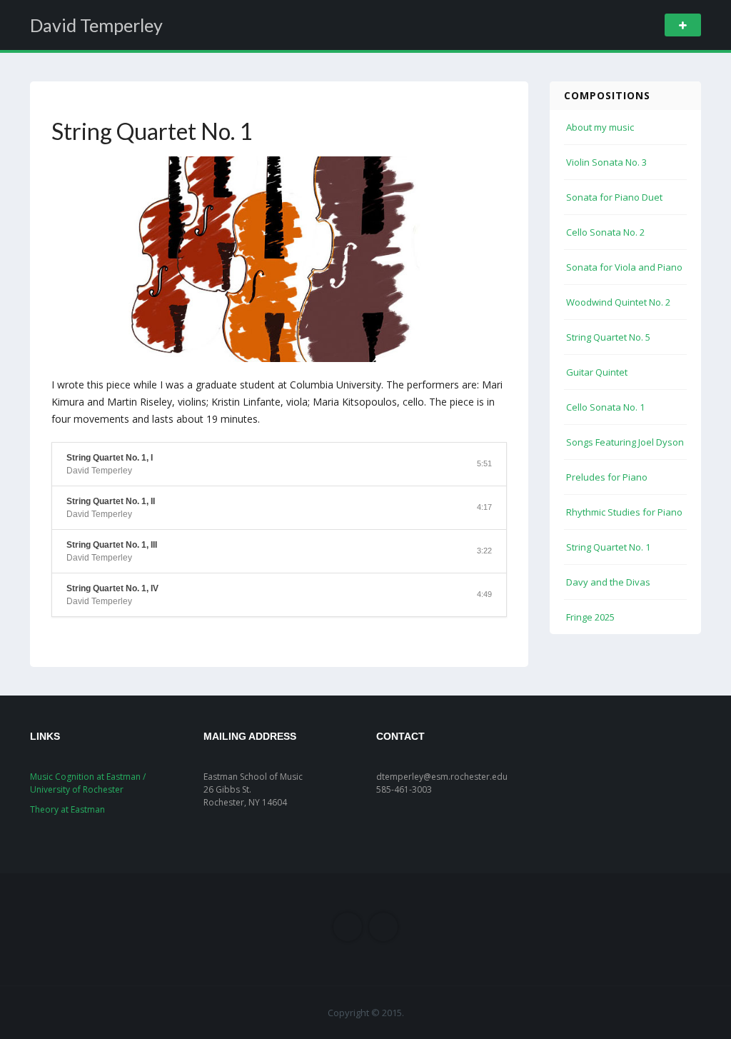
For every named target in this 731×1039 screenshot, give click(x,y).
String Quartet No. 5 (608, 337)
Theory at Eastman (67, 809)
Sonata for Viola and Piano (624, 267)
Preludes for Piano (606, 477)
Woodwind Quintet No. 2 (618, 302)
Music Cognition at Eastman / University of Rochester (88, 783)
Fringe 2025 (590, 617)
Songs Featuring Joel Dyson (625, 442)
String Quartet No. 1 (608, 547)
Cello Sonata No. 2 (605, 232)
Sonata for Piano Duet (614, 197)
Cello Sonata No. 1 (605, 407)
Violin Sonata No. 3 (606, 162)
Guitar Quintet (596, 372)
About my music (600, 127)
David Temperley (96, 25)
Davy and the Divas (608, 582)
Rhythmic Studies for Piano (624, 512)
